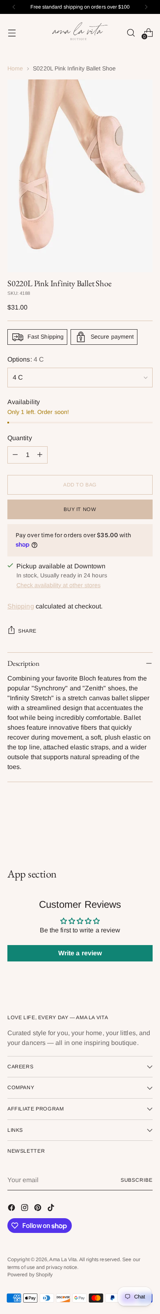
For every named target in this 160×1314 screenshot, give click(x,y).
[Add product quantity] (39, 455)
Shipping (20, 606)
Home (15, 68)
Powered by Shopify (30, 1275)
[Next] (146, 7)
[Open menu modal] (11, 32)
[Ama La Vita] (80, 32)
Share (27, 631)
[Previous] (14, 7)
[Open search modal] (130, 32)
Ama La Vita (63, 1259)
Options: (25, 359)
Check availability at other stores (58, 585)
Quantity (19, 437)
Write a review (80, 953)
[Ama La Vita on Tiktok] (52, 1208)
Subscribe (137, 1180)
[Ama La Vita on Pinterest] (38, 1208)
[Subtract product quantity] (15, 455)
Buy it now (80, 509)
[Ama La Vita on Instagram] (25, 1208)
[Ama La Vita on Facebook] (12, 1208)
